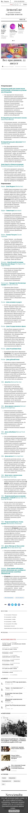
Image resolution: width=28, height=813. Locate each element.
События (15, 647)
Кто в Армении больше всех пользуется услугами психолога (18, 766)
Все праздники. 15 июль (8, 660)
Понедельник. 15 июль (7, 664)
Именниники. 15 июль (7, 653)
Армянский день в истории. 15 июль (11, 656)
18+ (3, 784)
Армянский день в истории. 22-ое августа (13, 628)
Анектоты (17, 781)
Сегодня (11, 66)
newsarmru (6, 66)
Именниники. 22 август (9, 626)
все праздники (9, 597)
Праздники (16, 659)
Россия (14, 642)
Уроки (4, 778)
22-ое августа (19, 597)
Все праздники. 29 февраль (10, 614)
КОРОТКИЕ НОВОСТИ (9, 639)
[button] (22, 19)
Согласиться (14, 811)
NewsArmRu (14, 795)
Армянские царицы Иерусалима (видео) (17, 747)
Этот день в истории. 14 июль (9, 668)
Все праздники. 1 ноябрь (9, 619)
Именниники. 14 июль (7, 672)
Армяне (15, 655)
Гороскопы (16, 663)
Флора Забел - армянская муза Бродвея (16, 757)
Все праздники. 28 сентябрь (10, 623)
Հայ (11, 4)
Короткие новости (14, 14)
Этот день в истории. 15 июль (9, 649)
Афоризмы (12, 778)
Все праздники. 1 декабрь (10, 617)
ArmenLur (14, 10)
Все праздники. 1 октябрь (10, 621)
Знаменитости (17, 651)
